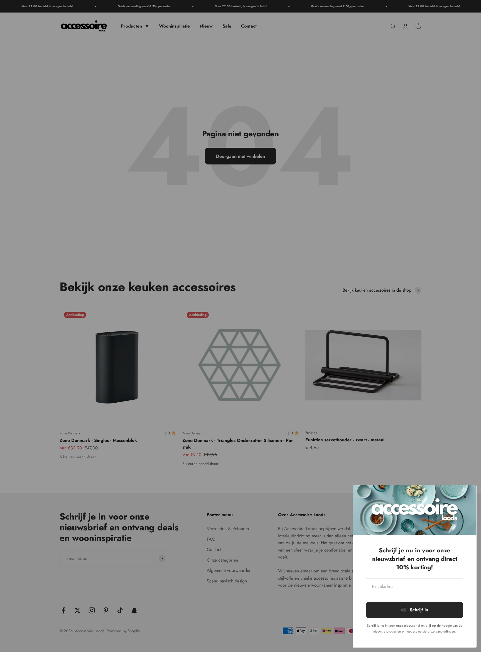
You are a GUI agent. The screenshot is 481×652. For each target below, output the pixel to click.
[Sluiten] (465, 497)
